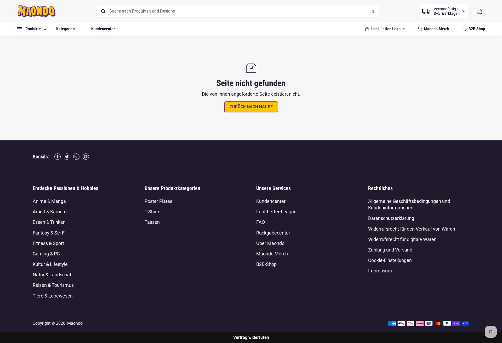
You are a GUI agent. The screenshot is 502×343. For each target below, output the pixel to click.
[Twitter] (67, 156)
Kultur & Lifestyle (50, 264)
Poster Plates (158, 201)
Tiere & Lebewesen (53, 296)
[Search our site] (103, 11)
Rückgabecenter (273, 233)
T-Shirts (152, 211)
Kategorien (65, 28)
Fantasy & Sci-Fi (49, 233)
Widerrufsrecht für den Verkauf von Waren (411, 229)
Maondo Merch (272, 253)
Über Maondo (270, 243)
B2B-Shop (266, 264)
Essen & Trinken (49, 222)
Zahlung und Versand (390, 250)
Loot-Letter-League (276, 211)
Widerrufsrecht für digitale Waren (402, 239)
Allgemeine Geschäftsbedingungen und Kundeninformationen (409, 204)
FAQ (260, 222)
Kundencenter (103, 28)
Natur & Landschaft (53, 274)
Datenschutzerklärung (391, 218)
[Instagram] (76, 156)
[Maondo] (36, 11)
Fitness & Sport (48, 243)
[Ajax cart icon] (480, 11)
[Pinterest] (86, 156)
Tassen (152, 222)
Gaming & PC (46, 253)
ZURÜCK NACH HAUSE (251, 106)
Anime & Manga (49, 201)
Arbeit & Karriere (50, 211)
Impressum (380, 270)
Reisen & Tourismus (53, 285)
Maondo (75, 323)
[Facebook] (57, 156)
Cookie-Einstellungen (390, 260)
